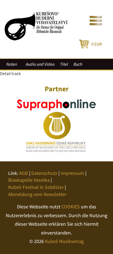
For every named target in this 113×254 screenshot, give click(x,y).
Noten (11, 64)
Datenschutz (44, 173)
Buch (78, 64)
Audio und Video (40, 64)
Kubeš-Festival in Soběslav (36, 187)
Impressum (72, 173)
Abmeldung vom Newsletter (37, 194)
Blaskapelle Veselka (29, 180)
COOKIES (70, 206)
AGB (23, 173)
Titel (64, 64)
